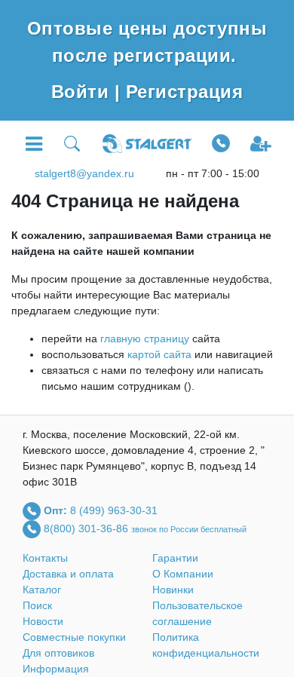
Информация (56, 669)
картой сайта (159, 354)
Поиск (37, 605)
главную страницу (144, 338)
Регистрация (184, 91)
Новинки (173, 590)
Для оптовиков (58, 653)
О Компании (182, 574)
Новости (43, 621)
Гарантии (175, 558)
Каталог (42, 590)
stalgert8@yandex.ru (84, 173)
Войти (83, 91)
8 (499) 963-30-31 (114, 510)
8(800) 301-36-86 (87, 528)
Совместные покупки (74, 637)
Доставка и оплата (68, 574)
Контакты (45, 558)
